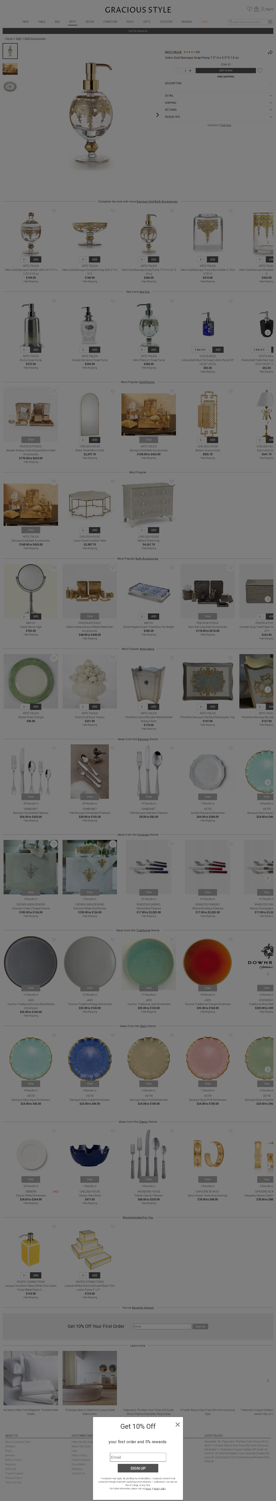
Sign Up (138, 1468)
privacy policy (160, 1488)
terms (148, 1488)
